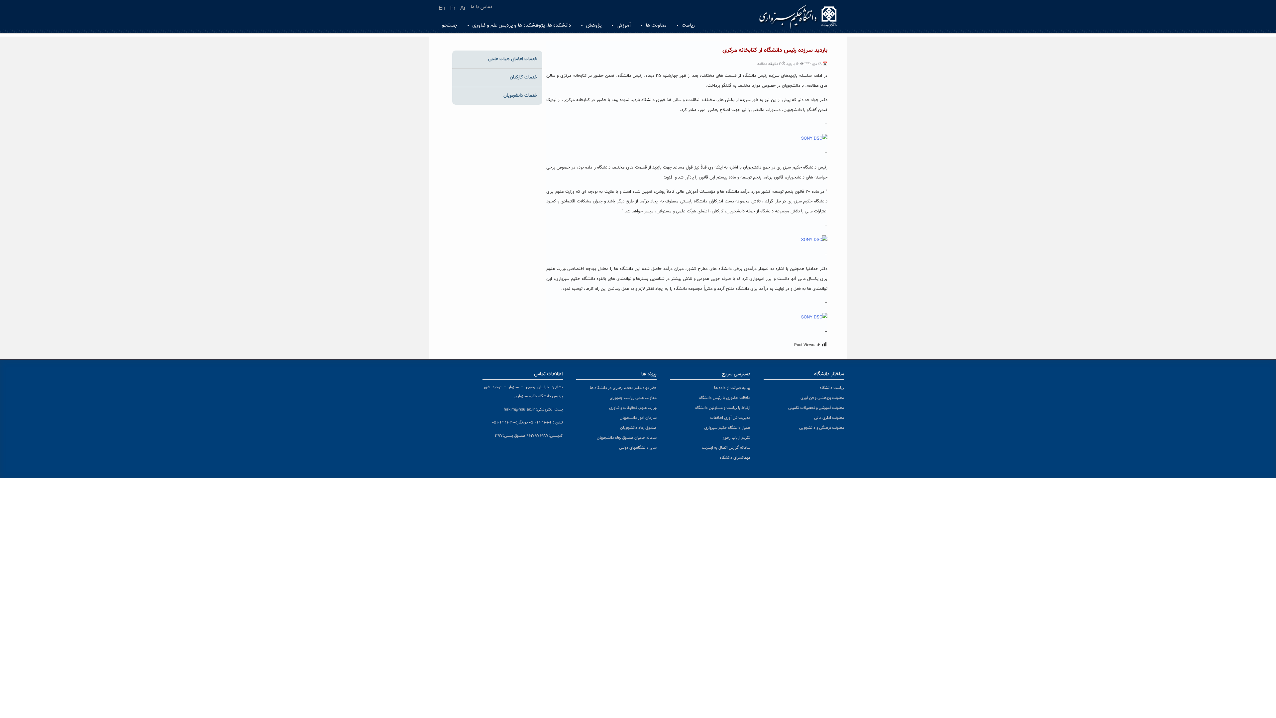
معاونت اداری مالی (829, 418)
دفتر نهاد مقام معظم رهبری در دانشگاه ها (623, 388)
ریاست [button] (688, 25)
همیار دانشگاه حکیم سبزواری (727, 428)
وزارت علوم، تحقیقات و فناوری (633, 408)
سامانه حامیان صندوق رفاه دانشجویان (627, 438)
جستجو (449, 25)
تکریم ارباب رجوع (736, 438)
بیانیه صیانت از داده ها (732, 388)
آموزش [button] (623, 25)
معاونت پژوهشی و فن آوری (822, 398)
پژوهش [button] (593, 25)
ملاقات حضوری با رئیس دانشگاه (724, 398)
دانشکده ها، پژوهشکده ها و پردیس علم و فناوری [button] (521, 25)
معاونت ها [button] (656, 25)
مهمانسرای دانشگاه (735, 458)
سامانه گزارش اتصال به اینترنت (726, 448)
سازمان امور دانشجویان (638, 418)
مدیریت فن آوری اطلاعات (730, 418)
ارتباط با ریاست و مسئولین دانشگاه (722, 408)
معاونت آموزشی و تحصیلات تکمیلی (816, 408)
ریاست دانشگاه (832, 388)
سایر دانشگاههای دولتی (638, 448)
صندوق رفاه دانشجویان (638, 428)
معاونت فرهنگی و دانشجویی (821, 428)
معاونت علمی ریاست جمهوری (633, 398)
